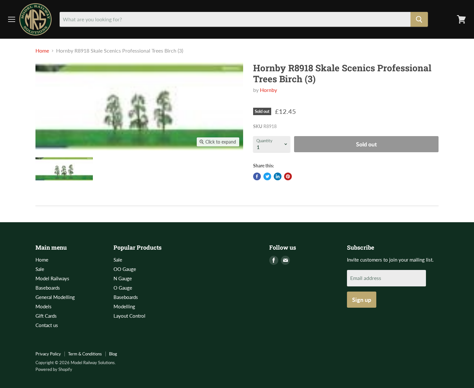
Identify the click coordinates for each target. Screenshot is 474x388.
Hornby (268, 90)
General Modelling (55, 297)
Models (43, 306)
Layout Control (129, 316)
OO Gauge (125, 269)
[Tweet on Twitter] (267, 176)
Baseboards (47, 288)
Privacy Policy (48, 353)
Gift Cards (46, 316)
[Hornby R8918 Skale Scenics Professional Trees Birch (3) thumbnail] (64, 169)
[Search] (419, 19)
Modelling (124, 306)
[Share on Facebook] (257, 176)
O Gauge (123, 288)
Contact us (46, 325)
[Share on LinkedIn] (277, 176)
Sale (39, 269)
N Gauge (123, 278)
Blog (113, 353)
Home (42, 51)
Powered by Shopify (53, 369)
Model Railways (52, 278)
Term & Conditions (85, 353)
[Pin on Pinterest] (288, 176)
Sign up (361, 299)
